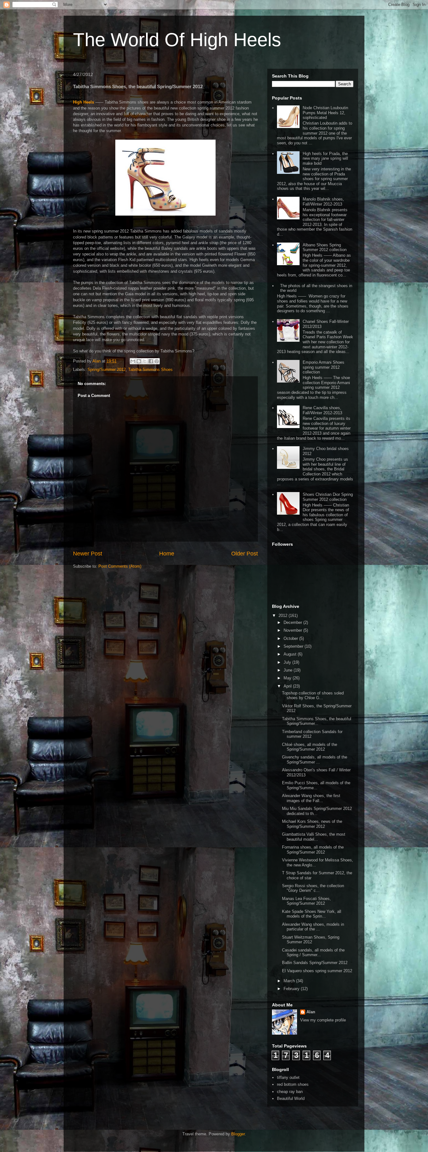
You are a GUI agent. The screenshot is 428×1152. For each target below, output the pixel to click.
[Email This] (133, 361)
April (288, 686)
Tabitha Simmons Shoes (150, 369)
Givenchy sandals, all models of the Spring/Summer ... (314, 759)
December (293, 622)
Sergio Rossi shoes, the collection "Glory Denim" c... (313, 888)
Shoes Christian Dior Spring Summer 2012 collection (328, 497)
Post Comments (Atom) (119, 566)
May (288, 678)
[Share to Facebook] (151, 361)
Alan (310, 1012)
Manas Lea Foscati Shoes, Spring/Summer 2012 (306, 901)
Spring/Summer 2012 (106, 369)
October (291, 638)
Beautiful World (291, 1098)
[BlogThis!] (139, 361)
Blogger (238, 1134)
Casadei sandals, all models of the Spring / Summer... (313, 952)
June (289, 670)
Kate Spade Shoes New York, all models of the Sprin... (311, 914)
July (288, 662)
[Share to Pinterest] (157, 361)
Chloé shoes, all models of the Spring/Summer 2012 (309, 747)
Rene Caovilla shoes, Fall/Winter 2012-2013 (322, 410)
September (294, 646)
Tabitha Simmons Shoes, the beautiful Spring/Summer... (316, 721)
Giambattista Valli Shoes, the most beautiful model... (313, 837)
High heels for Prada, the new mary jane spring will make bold (325, 158)
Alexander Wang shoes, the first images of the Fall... (311, 798)
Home (166, 553)
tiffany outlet (288, 1077)
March (290, 980)
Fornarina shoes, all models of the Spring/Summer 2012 (313, 850)
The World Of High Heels (177, 39)
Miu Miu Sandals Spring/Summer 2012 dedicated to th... (317, 811)
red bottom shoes (293, 1084)
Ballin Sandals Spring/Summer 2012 (314, 962)
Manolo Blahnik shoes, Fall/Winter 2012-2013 (323, 201)
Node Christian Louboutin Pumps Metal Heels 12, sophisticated (325, 112)
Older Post (244, 553)
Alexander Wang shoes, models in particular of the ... (313, 927)
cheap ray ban (290, 1091)
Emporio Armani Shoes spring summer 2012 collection (323, 367)
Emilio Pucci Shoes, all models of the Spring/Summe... (316, 785)
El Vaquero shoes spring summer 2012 (317, 970)
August (291, 654)
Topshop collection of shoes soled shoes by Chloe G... (313, 695)
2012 (284, 615)
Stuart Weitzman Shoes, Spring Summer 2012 (310, 940)
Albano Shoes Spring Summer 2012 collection (325, 247)
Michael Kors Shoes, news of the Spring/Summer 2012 (312, 824)
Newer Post (87, 553)
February (292, 988)
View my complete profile (323, 1020)
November (293, 630)
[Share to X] (145, 361)
